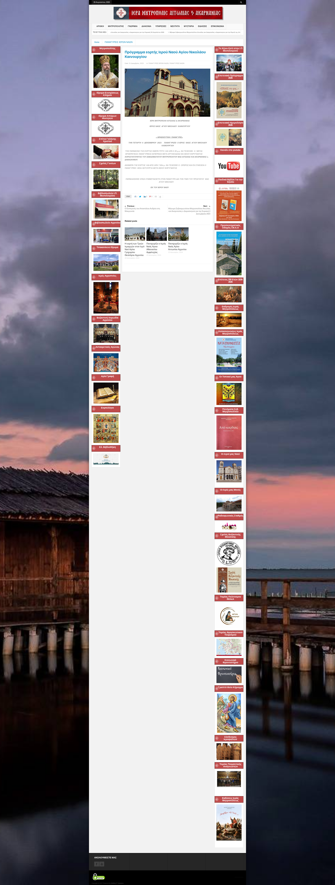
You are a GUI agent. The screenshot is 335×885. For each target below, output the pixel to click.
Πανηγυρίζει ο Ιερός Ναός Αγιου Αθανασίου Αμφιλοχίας (156, 248)
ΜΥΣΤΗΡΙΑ (189, 26)
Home (96, 42)
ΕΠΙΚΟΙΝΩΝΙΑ (217, 26)
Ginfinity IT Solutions (117, 883)
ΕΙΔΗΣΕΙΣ (202, 26)
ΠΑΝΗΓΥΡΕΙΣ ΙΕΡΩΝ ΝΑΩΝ (119, 42)
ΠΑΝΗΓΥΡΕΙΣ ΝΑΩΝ (176, 63)
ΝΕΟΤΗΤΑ (175, 26)
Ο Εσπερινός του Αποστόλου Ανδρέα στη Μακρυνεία (142, 208)
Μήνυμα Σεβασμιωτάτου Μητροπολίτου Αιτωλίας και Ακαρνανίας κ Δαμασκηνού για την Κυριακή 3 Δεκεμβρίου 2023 (189, 210)
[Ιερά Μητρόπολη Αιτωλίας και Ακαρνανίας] (167, 13)
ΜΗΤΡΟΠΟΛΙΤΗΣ (116, 26)
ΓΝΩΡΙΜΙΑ (133, 26)
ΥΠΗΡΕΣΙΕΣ (160, 26)
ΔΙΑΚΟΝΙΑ (146, 26)
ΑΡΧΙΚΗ (100, 26)
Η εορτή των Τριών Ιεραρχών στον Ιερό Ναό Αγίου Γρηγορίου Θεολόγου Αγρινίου (134, 249)
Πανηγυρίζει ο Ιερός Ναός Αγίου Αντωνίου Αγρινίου (178, 246)
